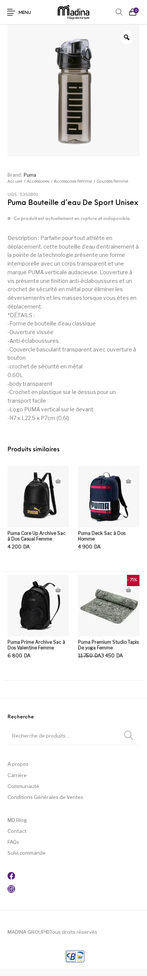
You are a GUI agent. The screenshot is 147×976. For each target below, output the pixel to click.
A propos (18, 764)
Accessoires (38, 181)
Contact (17, 831)
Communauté (23, 786)
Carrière (17, 775)
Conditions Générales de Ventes (45, 797)
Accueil (15, 181)
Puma (30, 175)
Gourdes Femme (112, 181)
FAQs (13, 842)
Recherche (128, 736)
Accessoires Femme (73, 181)
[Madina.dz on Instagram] (11, 891)
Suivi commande (27, 853)
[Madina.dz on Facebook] (11, 878)
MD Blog (17, 820)
